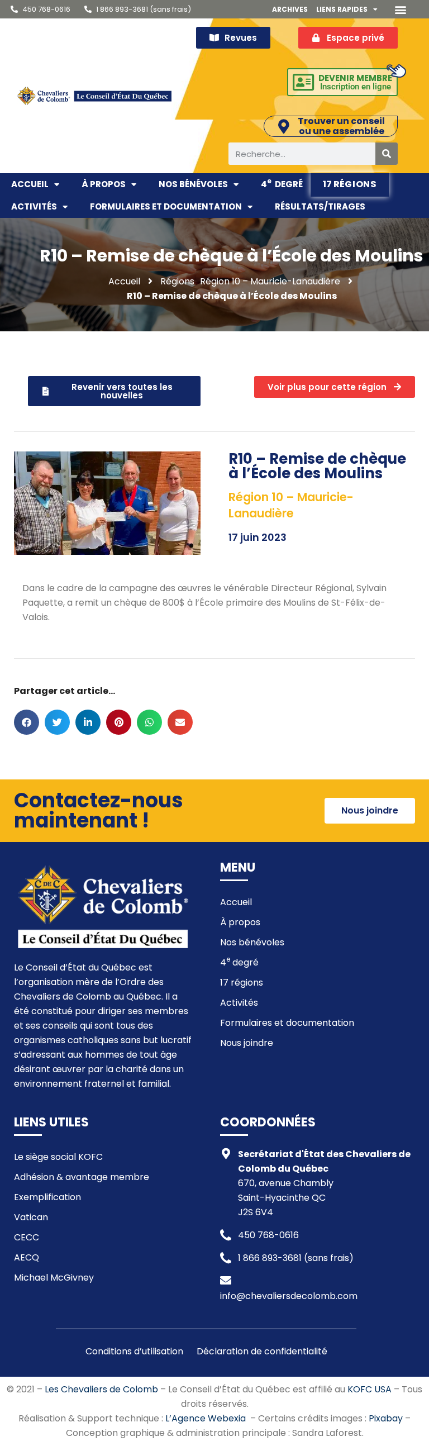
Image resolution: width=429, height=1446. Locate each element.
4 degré (282, 183)
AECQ (26, 1257)
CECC (26, 1237)
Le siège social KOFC (58, 1156)
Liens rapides (342, 9)
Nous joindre (246, 1042)
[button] (401, 9)
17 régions (349, 184)
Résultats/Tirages (320, 206)
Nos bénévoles (193, 184)
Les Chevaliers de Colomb (101, 1389)
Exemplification (47, 1197)
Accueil (30, 184)
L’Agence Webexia (205, 1418)
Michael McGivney (54, 1277)
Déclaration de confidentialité (262, 1351)
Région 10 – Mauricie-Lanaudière (270, 281)
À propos (104, 184)
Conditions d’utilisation (134, 1351)
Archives (290, 9)
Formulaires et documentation (166, 206)
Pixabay (386, 1418)
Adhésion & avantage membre (81, 1177)
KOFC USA (369, 1389)
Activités (34, 206)
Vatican (31, 1217)
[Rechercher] (386, 153)
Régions (177, 281)
